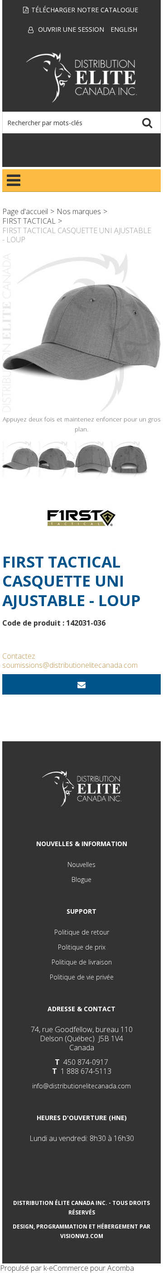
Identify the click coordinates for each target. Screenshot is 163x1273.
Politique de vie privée (82, 977)
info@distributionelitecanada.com (81, 1086)
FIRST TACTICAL (29, 221)
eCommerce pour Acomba (91, 1268)
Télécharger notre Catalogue (84, 9)
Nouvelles (81, 864)
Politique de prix (81, 947)
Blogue (81, 879)
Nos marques (79, 211)
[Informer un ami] (81, 684)
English (123, 29)
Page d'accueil (25, 211)
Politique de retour (81, 932)
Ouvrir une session (71, 29)
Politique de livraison (82, 962)
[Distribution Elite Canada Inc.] (81, 78)
